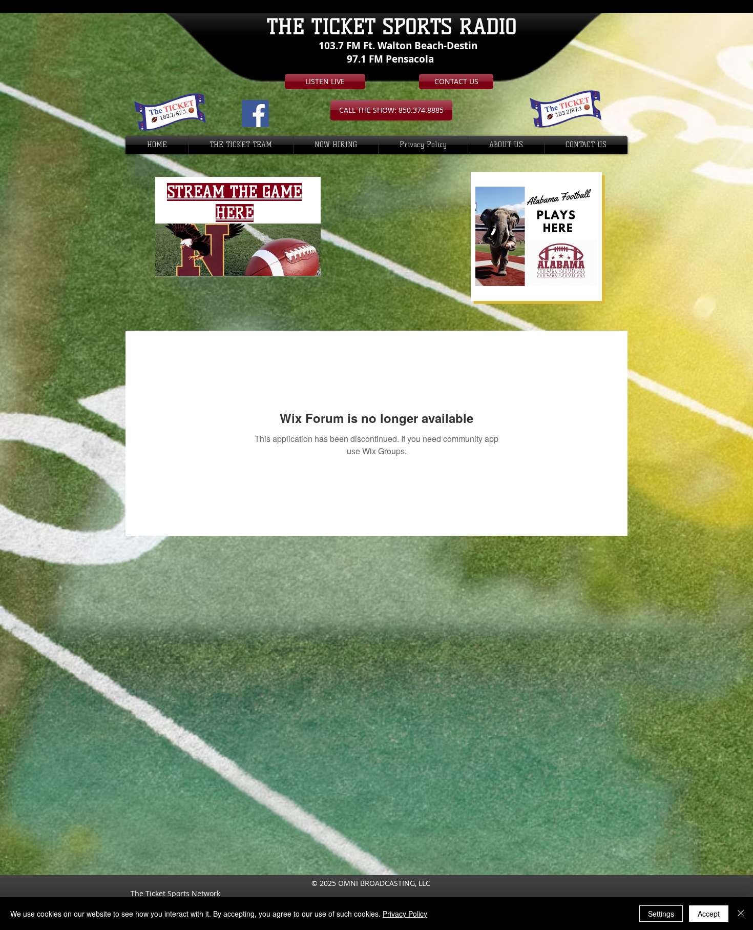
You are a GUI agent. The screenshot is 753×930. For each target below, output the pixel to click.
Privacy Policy (405, 913)
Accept (709, 913)
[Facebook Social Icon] (255, 113)
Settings (661, 913)
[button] (391, 110)
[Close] (741, 913)
